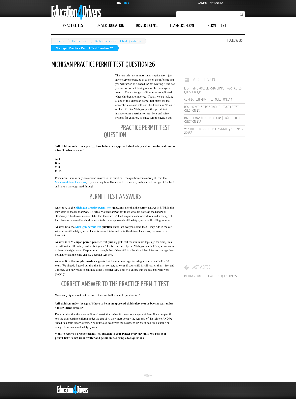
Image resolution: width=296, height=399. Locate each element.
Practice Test (74, 25)
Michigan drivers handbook (70, 182)
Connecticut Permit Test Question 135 (208, 99)
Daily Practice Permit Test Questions (118, 41)
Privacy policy (216, 3)
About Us (202, 3)
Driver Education (110, 25)
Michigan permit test (88, 227)
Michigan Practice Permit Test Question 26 (84, 48)
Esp (126, 2)
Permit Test (217, 25)
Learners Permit (183, 25)
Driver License (147, 25)
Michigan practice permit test (94, 207)
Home (60, 41)
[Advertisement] (81, 99)
